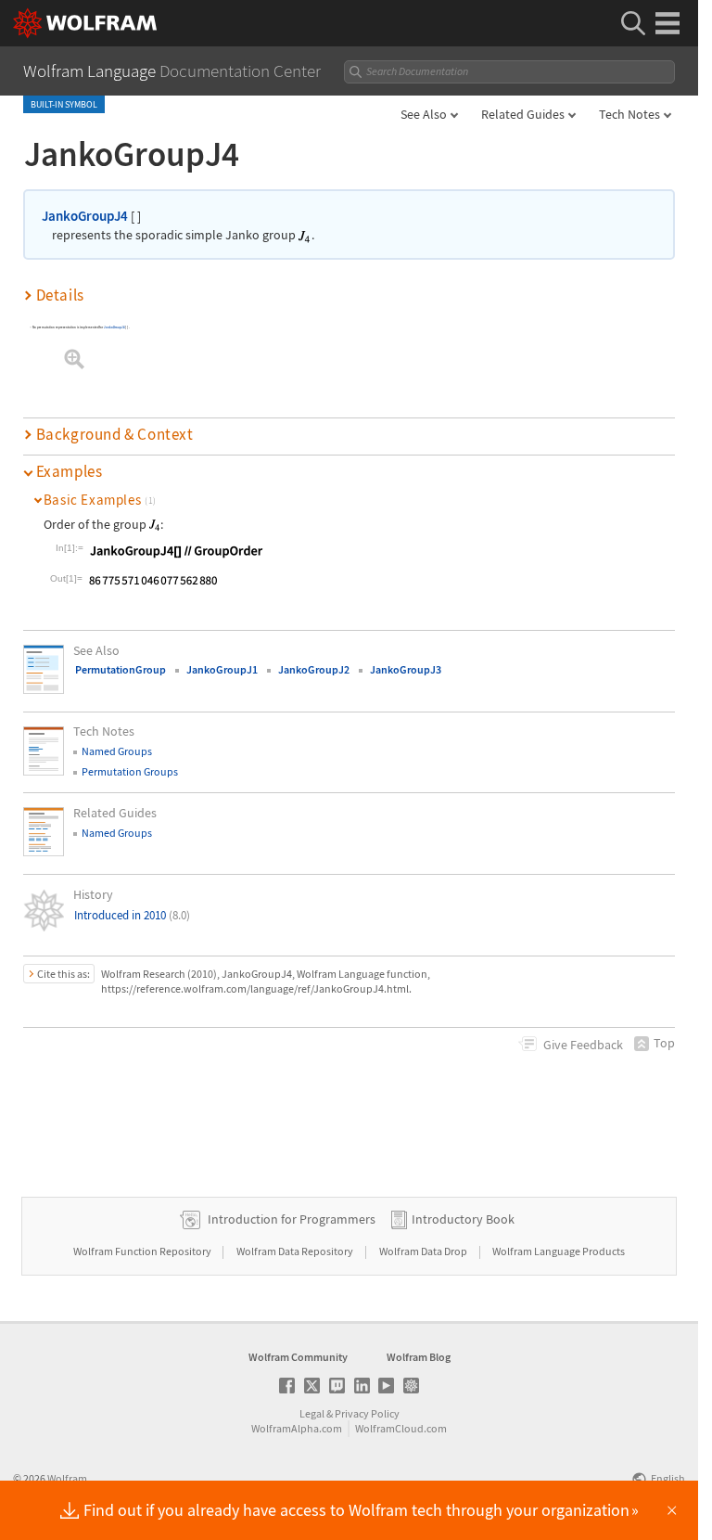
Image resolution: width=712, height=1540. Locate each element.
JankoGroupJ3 (405, 669)
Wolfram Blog (419, 1357)
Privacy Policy (367, 1413)
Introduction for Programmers (291, 1219)
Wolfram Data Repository (295, 1251)
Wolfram (67, 1478)
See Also (423, 114)
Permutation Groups (130, 771)
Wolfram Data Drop (424, 1251)
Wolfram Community (298, 1357)
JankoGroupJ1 (222, 669)
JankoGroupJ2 (314, 669)
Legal (311, 1413)
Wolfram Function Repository (143, 1251)
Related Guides (523, 114)
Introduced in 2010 (132, 915)
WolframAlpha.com (296, 1428)
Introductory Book (463, 1219)
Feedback (583, 1044)
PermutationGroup (120, 669)
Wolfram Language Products (558, 1251)
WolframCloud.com (401, 1428)
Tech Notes (629, 114)
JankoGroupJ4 (85, 216)
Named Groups (117, 751)
